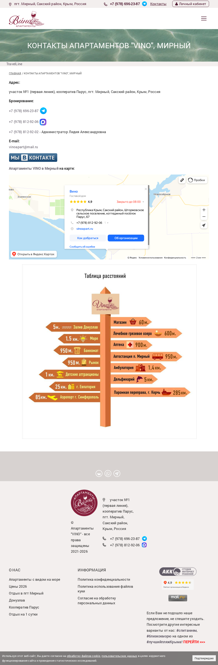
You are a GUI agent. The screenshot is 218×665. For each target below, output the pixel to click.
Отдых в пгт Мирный (26, 593)
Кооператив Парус (24, 607)
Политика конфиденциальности (104, 579)
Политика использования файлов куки (105, 588)
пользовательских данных (119, 656)
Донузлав (17, 600)
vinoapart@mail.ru (23, 147)
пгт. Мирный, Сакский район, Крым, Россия (50, 3)
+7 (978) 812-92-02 (24, 132)
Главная (15, 73)
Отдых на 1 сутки (23, 614)
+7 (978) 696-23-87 (125, 3)
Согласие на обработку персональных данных (97, 600)
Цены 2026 (18, 586)
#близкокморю (159, 636)
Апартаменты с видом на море (34, 579)
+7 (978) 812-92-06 (24, 121)
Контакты (158, 3)
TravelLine (14, 64)
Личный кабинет (192, 3)
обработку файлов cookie (83, 656)
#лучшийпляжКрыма (164, 642)
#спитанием (186, 630)
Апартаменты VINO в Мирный (34, 168)
